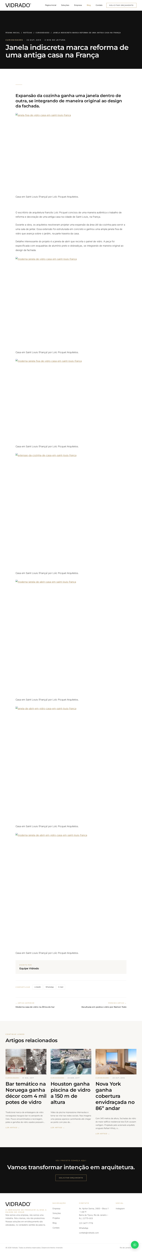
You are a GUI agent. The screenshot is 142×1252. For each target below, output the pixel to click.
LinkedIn (37, 987)
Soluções (65, 5)
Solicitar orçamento (121, 5)
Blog (89, 5)
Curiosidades (42, 33)
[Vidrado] (18, 5)
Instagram (120, 1208)
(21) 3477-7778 (86, 1223)
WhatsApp (50, 987)
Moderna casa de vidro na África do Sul (35, 1007)
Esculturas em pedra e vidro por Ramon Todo (104, 1007)
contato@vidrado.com (89, 1233)
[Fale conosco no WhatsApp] (135, 1245)
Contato (99, 5)
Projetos (56, 1218)
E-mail (60, 987)
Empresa (78, 5)
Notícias (27, 33)
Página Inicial (50, 5)
